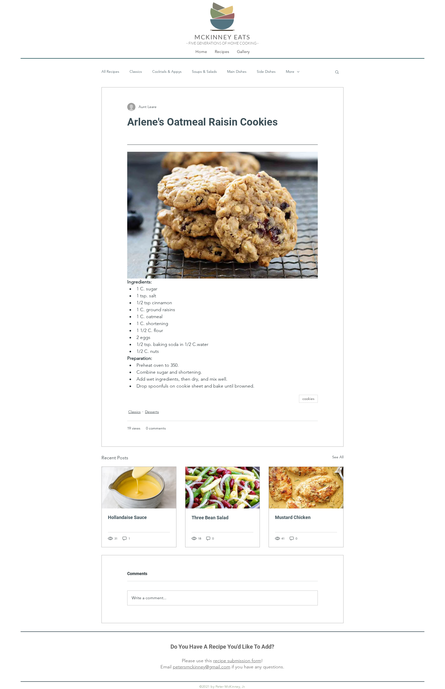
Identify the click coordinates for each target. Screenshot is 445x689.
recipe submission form (237, 661)
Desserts (152, 411)
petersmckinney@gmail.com (201, 667)
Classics (136, 71)
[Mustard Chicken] (306, 487)
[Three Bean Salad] (222, 487)
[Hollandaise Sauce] (139, 487)
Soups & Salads (204, 71)
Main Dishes (236, 71)
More (290, 71)
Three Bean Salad (210, 517)
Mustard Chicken (293, 517)
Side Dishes (266, 71)
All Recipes (110, 71)
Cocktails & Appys (167, 71)
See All (338, 457)
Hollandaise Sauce (127, 517)
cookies (308, 398)
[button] (337, 72)
